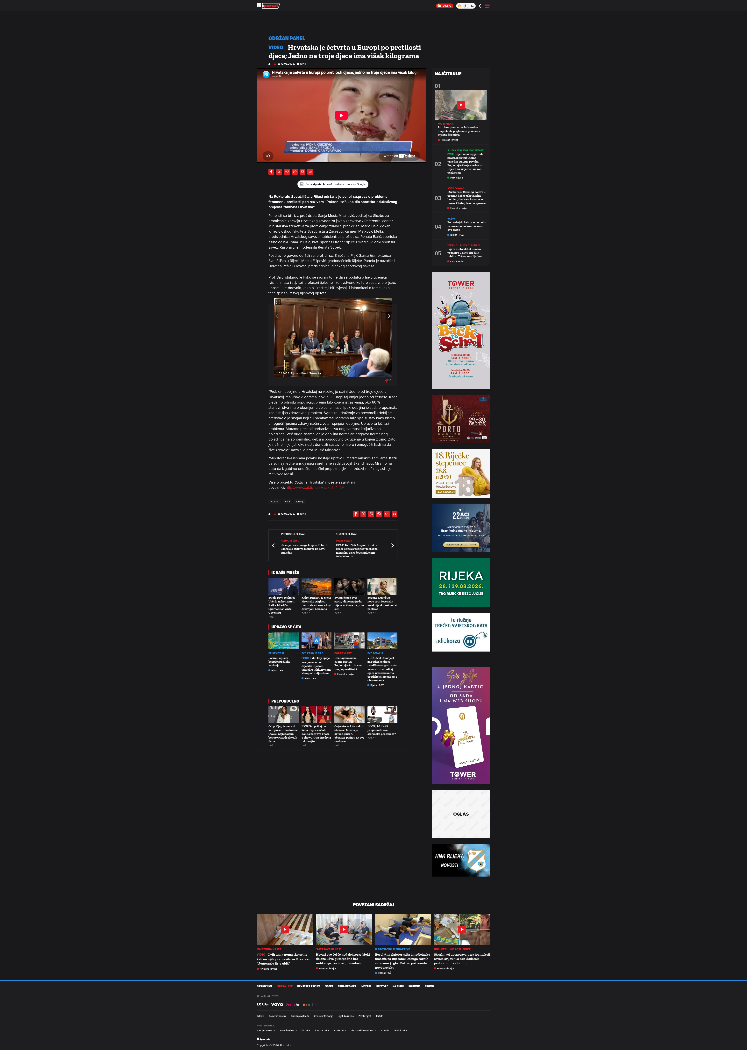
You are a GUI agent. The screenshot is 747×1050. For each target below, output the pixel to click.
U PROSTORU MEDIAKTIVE (392, 949)
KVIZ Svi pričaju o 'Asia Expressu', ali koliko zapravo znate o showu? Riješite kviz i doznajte (316, 733)
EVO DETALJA (375, 653)
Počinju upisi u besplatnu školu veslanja (279, 661)
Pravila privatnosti (300, 1016)
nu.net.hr (385, 1030)
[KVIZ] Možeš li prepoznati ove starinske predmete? (381, 729)
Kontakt (379, 1016)
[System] (466, 6)
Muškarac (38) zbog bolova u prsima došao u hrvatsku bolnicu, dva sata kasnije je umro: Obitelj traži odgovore (466, 197)
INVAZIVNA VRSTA (269, 949)
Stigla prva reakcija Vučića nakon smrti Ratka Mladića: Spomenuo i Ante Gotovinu (281, 605)
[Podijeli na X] (279, 172)
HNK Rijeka (456, 177)
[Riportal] (268, 6)
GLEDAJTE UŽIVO (290, 541)
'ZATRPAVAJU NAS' (328, 949)
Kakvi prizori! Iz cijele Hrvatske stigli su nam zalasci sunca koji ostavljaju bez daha (316, 603)
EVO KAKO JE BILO (313, 653)
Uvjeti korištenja (346, 1016)
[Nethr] (310, 1005)
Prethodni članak (273, 545)
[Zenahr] (293, 1005)
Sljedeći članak (392, 545)
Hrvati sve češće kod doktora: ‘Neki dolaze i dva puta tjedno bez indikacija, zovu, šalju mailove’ (343, 958)
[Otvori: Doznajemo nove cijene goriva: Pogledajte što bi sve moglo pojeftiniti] (349, 640)
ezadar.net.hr (340, 1030)
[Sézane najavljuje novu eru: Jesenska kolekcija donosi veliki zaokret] (382, 586)
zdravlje (300, 501)
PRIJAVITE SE (276, 653)
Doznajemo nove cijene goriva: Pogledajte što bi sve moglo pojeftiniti (348, 663)
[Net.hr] (262, 1005)
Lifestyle (382, 986)
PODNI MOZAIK (344, 541)
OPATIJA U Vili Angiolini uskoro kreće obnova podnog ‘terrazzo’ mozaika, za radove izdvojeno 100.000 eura (357, 550)
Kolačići (260, 1016)
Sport (329, 986)
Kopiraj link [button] (310, 172)
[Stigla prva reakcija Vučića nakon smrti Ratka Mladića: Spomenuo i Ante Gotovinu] (283, 586)
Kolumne (414, 986)
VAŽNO (451, 219)
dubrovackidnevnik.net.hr (364, 1030)
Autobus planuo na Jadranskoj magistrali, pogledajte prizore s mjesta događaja (459, 130)
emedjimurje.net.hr (266, 1030)
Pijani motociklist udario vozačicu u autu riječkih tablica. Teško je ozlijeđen (464, 252)
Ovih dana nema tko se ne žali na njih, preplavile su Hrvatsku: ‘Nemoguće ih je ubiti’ (284, 959)
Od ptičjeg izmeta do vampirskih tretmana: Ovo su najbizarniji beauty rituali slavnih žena (283, 733)
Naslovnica (265, 986)
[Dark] (472, 6)
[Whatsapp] (295, 172)
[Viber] (287, 172)
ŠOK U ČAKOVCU (456, 188)
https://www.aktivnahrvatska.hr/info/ (315, 487)
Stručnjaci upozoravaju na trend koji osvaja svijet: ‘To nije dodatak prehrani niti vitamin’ (462, 958)
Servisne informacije (323, 1016)
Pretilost (274, 501)
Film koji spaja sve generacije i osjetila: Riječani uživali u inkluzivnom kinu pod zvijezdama (316, 665)
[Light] (459, 6)
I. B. (274, 64)
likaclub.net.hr (401, 1030)
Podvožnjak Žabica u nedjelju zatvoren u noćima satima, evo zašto (466, 225)
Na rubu (398, 986)
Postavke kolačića (277, 1016)
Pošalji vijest (365, 1016)
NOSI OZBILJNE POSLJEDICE (452, 949)
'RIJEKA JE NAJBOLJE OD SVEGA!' (465, 150)
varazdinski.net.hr (288, 1030)
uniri (287, 501)
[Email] (302, 172)
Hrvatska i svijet (345, 674)
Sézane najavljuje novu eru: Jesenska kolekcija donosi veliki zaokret (382, 603)
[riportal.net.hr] (263, 1039)
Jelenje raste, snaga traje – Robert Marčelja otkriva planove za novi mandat (304, 548)
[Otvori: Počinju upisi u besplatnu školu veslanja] (283, 640)
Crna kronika (457, 261)
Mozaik (366, 986)
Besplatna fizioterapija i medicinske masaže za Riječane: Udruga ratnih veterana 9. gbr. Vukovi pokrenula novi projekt (402, 961)
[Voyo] (277, 1005)
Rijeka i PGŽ (278, 670)
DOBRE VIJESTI (343, 653)
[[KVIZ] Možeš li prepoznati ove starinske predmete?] (382, 714)
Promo (429, 986)
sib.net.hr (306, 1030)
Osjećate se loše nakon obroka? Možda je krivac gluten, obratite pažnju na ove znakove (349, 733)
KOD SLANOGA (445, 124)
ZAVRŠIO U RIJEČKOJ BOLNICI (463, 245)
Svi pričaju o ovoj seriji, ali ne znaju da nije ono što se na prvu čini (349, 603)
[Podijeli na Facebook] (271, 172)
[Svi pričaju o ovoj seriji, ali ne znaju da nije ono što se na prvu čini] (349, 586)
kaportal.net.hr (322, 1030)
